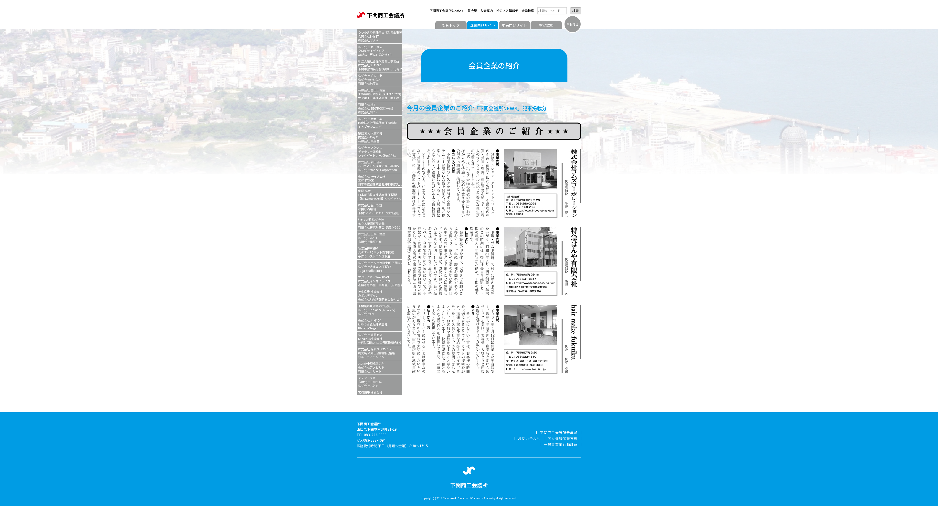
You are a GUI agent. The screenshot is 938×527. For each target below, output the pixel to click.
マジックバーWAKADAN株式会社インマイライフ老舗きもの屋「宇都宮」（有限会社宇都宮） (380, 281)
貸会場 (472, 10)
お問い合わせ (529, 438)
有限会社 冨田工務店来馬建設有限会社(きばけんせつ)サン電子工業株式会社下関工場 (379, 94)
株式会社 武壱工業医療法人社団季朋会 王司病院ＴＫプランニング (377, 123)
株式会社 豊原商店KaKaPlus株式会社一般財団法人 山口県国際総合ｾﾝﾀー (380, 339)
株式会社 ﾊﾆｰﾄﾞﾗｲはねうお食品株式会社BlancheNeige (372, 324)
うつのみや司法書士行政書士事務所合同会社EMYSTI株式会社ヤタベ (380, 36)
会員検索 (528, 10)
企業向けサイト (482, 25)
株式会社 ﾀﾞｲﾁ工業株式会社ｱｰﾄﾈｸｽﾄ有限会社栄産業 (370, 79)
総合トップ (451, 25)
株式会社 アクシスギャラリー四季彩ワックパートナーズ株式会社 (377, 151)
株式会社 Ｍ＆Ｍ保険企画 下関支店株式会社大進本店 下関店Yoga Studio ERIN (380, 267)
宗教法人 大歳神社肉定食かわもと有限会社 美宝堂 (370, 137)
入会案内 (486, 10)
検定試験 (546, 25)
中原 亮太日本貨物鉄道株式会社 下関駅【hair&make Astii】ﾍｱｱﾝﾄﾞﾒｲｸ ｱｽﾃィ (380, 195)
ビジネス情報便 (507, 10)
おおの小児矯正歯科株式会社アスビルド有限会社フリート (371, 367)
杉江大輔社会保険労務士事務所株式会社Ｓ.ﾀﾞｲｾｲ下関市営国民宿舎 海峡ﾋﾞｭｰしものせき (380, 65)
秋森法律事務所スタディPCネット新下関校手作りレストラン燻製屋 (376, 252)
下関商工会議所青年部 (559, 432)
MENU (572, 24)
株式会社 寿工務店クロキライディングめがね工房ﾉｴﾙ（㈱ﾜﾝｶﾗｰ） (375, 51)
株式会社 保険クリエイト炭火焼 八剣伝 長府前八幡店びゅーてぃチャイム (376, 353)
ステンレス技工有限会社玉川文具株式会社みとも (370, 382)
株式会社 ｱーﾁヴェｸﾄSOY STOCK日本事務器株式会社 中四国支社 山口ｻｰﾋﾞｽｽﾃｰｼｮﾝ (380, 180)
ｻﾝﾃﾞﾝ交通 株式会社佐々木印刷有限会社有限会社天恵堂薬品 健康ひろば (379, 223)
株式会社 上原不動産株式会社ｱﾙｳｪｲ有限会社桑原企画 (371, 238)
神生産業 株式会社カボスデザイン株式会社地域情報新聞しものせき (380, 295)
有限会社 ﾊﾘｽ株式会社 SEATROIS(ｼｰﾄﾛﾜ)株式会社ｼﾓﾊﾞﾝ (375, 108)
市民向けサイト (514, 25)
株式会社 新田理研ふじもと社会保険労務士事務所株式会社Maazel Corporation (378, 166)
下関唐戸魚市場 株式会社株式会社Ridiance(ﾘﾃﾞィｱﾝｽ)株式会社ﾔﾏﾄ (376, 310)
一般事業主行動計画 (561, 444)
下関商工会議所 (386, 15)
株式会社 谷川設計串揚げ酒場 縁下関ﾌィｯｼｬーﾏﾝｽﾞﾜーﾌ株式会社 (378, 209)
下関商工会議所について (446, 10)
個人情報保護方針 (563, 438)
